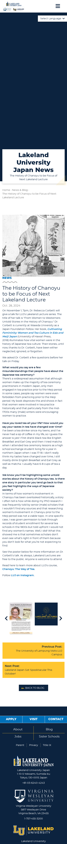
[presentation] (6, 618)
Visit (34, 719)
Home (6, 190)
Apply (11, 719)
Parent (20, 745)
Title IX (47, 745)
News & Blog (20, 190)
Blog (49, 729)
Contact (55, 719)
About (18, 729)
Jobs (17, 736)
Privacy (33, 745)
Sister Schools (49, 736)
